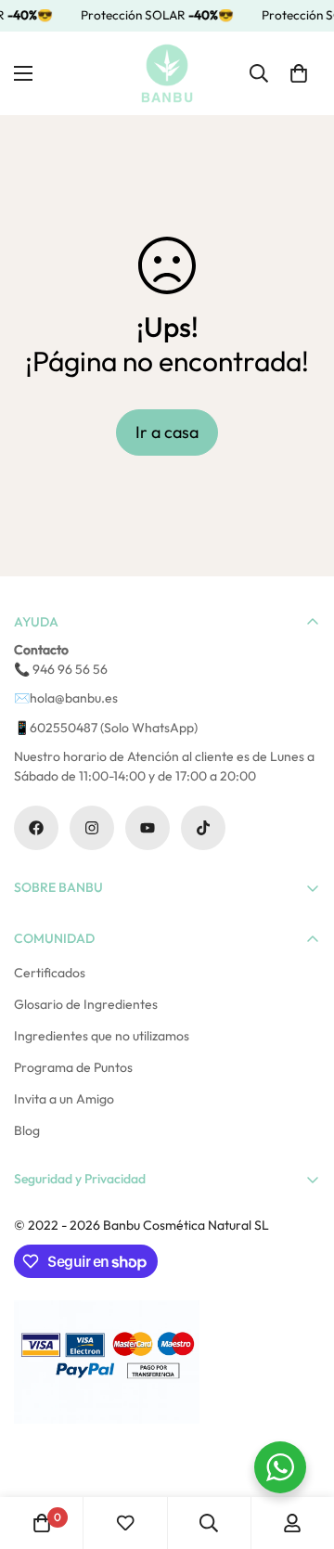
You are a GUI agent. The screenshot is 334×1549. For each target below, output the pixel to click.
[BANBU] (167, 73)
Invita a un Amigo (64, 1099)
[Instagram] (92, 828)
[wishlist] (125, 1523)
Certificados (49, 972)
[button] (298, 72)
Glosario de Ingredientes (86, 1004)
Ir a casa (167, 432)
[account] (292, 1523)
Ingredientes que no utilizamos (101, 1035)
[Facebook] (36, 828)
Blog (27, 1130)
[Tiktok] (203, 828)
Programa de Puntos (73, 1067)
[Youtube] (147, 828)
